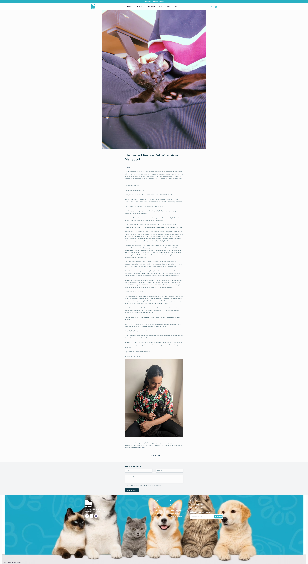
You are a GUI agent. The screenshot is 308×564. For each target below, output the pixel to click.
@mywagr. (141, 447)
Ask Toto (157, 508)
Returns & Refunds (176, 511)
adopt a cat (145, 248)
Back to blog (155, 456)
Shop (155, 505)
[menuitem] (129, 7)
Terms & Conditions (176, 516)
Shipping (172, 508)
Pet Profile (157, 513)
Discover (157, 511)
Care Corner (158, 516)
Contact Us (173, 505)
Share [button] (128, 167)
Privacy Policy (174, 513)
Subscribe (218, 516)
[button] (212, 7)
